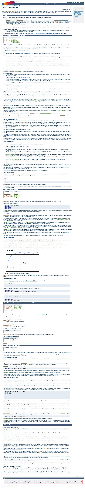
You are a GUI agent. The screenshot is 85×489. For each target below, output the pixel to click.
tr (71, 9)
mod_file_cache (20, 11)
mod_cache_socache (8, 195)
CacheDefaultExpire (63, 110)
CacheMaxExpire (16, 117)
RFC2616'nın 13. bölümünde (30, 67)
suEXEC (34, 452)
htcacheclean (30, 11)
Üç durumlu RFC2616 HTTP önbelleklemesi (78, 9)
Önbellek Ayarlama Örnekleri (78, 11)
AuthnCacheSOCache (18, 306)
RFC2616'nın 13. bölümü (63, 20)
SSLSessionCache (17, 307)
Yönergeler (72, 2)
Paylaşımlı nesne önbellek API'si (12, 25)
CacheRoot (16, 194)
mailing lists (68, 482)
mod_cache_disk (13, 11)
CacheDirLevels (17, 195)
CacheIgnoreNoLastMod (10, 154)
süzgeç (42, 91)
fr (69, 9)
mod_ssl (5, 311)
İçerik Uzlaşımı (50, 33)
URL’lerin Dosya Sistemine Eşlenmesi (40, 33)
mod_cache (7, 11)
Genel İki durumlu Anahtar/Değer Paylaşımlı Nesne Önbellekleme (78, 13)
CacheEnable (13, 39)
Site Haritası (82, 2)
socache (43, 314)
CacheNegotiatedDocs (15, 42)
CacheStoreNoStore (15, 159)
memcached (27, 281)
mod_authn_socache (8, 306)
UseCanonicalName (15, 41)
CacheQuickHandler (15, 71)
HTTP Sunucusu (8, 5)
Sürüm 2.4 (18, 5)
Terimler (78, 2)
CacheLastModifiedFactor (45, 113)
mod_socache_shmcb (8, 310)
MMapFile (13, 350)
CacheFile (32, 364)
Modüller (68, 2)
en (68, 9)
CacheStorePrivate (10, 156)
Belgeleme (13, 5)
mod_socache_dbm (7, 307)
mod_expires (62, 115)
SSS (75, 2)
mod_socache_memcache (8, 196)
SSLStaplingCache (17, 308)
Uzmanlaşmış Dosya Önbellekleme (77, 16)
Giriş (74, 7)
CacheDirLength (17, 196)
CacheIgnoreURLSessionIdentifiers (10, 473)
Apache (3, 5)
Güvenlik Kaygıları (77, 17)
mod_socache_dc (7, 308)
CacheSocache (16, 197)
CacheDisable (14, 40)
